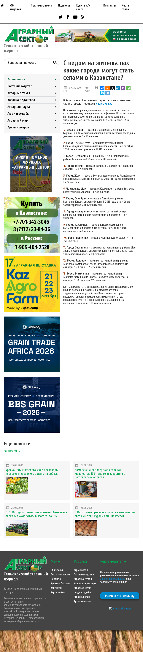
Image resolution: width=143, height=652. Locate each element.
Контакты (109, 5)
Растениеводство (19, 86)
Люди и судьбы (18, 114)
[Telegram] (107, 93)
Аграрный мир (17, 120)
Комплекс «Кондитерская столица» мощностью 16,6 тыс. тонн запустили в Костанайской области (100, 473)
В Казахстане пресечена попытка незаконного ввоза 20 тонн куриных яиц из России (105, 514)
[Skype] (102, 93)
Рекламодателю (42, 5)
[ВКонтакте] (102, 88)
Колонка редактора (21, 100)
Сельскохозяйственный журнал (26, 576)
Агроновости (16, 79)
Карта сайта (125, 7)
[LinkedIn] (118, 88)
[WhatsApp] (128, 88)
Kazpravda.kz (104, 103)
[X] (112, 88)
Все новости (11, 451)
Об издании (15, 7)
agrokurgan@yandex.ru (112, 578)
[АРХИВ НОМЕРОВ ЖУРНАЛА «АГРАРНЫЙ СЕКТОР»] (32, 191)
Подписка (64, 5)
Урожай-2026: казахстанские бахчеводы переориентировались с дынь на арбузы (32, 472)
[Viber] (123, 88)
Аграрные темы (18, 93)
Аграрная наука (18, 107)
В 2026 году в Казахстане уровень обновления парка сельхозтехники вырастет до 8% (36, 514)
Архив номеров (18, 127)
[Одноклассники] (107, 88)
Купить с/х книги (83, 7)
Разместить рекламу (119, 596)
